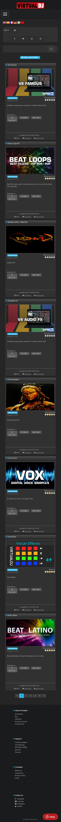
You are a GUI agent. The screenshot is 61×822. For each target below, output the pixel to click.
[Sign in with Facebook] (14, 39)
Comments (27, 138)
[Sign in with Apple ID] (32, 39)
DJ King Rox (51, 412)
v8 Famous (12, 65)
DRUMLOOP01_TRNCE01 (18, 222)
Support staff (50, 97)
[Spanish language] (8, 22)
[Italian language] (18, 22)
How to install (39, 138)
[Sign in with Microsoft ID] (23, 39)
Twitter (19, 806)
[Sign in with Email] (15, 30)
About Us (18, 771)
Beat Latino (12, 615)
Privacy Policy (20, 775)
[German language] (15, 22)
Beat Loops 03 (13, 144)
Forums (18, 752)
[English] (4, 22)
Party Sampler (13, 380)
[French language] (11, 22)
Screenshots (19, 724)
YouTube (20, 801)
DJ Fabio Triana (50, 648)
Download (19, 714)
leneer (53, 569)
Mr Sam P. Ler (50, 176)
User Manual (20, 745)
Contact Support (21, 742)
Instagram (20, 804)
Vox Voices (12, 458)
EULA (17, 778)
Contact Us (19, 773)
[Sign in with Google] (41, 39)
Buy (16, 717)
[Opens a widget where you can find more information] (50, 817)
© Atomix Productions (30, 819)
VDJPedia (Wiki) (21, 747)
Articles (18, 750)
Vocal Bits (12, 537)
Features (18, 719)
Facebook (20, 799)
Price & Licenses (21, 722)
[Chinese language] (22, 22)
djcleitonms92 (50, 255)
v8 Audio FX (12, 301)
